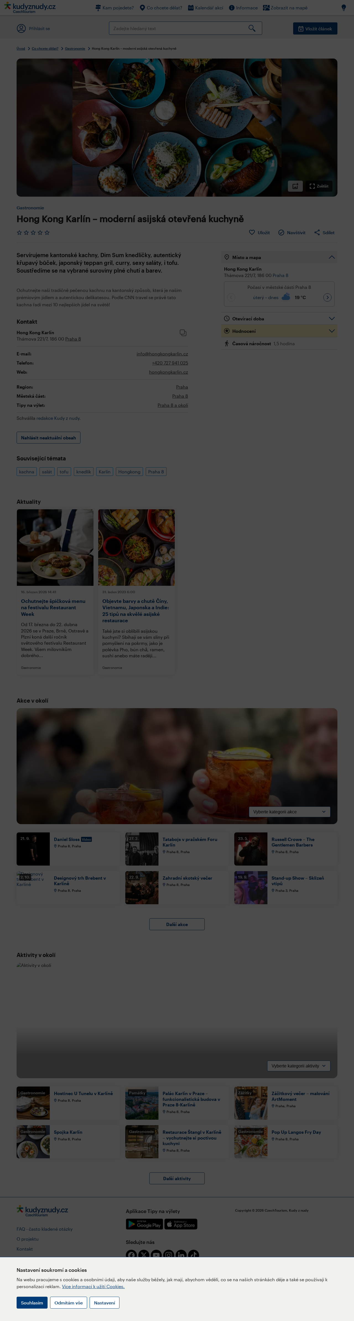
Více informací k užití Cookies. (93, 1286)
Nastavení (104, 1302)
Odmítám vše (68, 1302)
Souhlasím (32, 1302)
